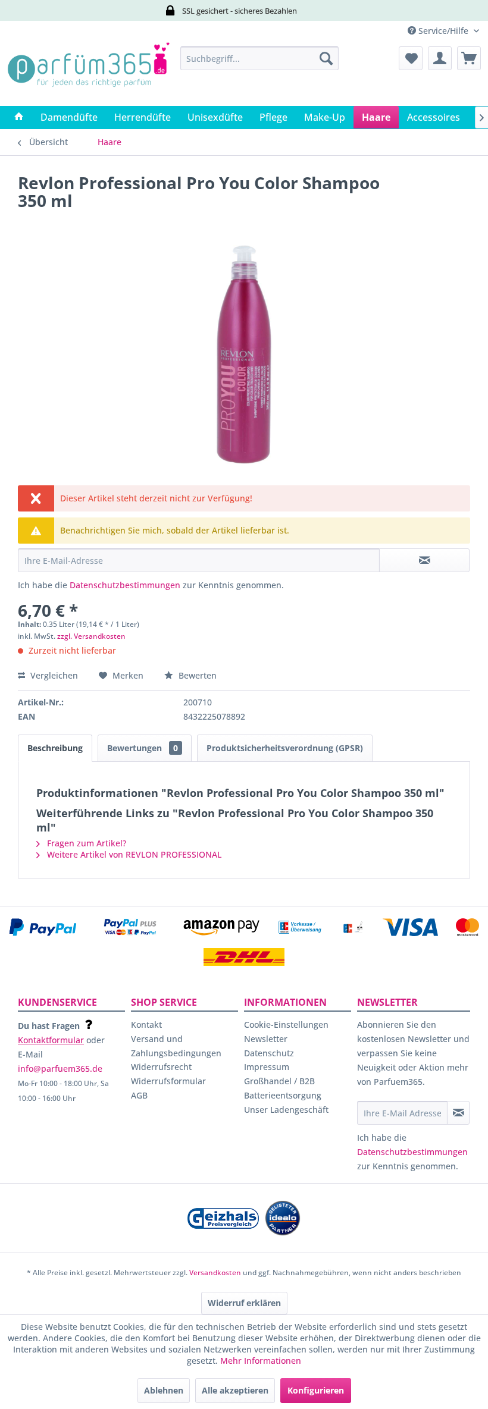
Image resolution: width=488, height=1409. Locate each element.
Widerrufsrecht (161, 1066)
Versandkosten (215, 1272)
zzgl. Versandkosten (91, 636)
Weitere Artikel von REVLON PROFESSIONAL (133, 854)
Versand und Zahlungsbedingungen (176, 1046)
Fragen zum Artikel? (85, 843)
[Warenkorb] (469, 58)
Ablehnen (163, 1390)
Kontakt (146, 1024)
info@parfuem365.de (60, 1068)
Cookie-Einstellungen (286, 1024)
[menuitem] (259, 58)
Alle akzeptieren (235, 1390)
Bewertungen (142, 748)
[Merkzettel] (411, 58)
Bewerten (196, 675)
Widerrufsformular (168, 1081)
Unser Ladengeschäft (286, 1109)
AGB (139, 1095)
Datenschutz (269, 1053)
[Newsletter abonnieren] (458, 1113)
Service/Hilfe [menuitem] (443, 30)
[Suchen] (326, 58)
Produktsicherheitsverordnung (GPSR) (285, 748)
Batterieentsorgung (282, 1095)
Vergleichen (53, 675)
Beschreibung (55, 748)
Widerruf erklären (244, 1302)
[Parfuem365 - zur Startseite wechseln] (88, 73)
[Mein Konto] (440, 58)
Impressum (266, 1066)
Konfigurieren (315, 1390)
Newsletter (265, 1038)
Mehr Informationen (260, 1360)
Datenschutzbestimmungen (125, 585)
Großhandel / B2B (279, 1081)
